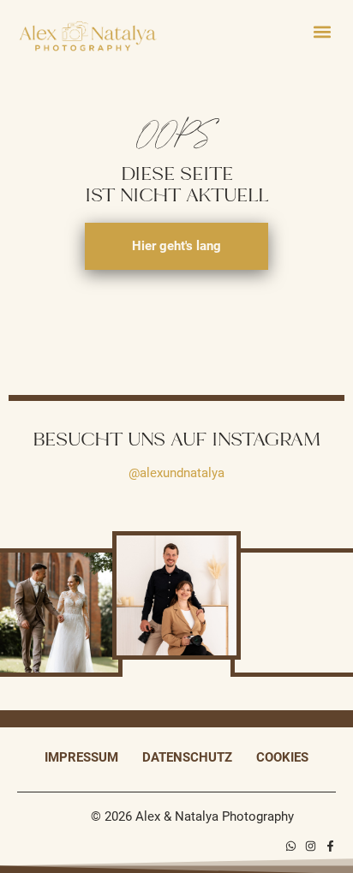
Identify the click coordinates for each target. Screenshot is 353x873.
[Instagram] (310, 846)
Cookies (282, 757)
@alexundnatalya (176, 473)
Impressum (81, 757)
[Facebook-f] (330, 846)
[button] (322, 31)
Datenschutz (187, 757)
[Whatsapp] (290, 846)
